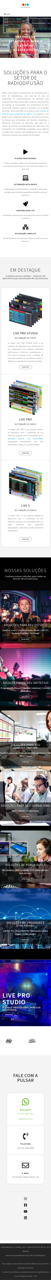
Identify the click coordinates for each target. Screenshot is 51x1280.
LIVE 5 (25, 505)
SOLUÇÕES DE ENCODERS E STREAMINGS (25, 924)
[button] (8, 14)
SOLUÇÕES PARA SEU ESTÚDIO (25, 625)
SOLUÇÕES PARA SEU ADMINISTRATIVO (25, 746)
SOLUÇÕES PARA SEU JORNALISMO (25, 805)
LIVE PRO (25, 419)
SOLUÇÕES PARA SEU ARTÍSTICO (26, 683)
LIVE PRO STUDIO (25, 333)
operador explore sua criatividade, (25, 438)
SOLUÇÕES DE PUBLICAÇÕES (25, 865)
